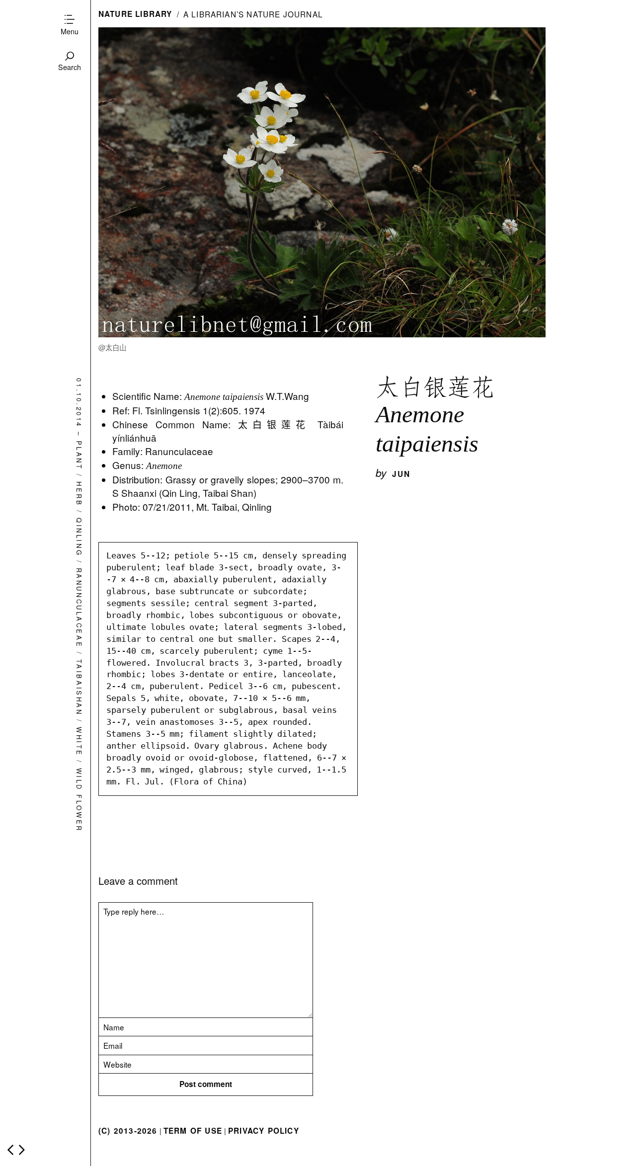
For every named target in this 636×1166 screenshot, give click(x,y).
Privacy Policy (263, 1130)
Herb (79, 494)
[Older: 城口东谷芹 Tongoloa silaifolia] (22, 1150)
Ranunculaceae (79, 608)
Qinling (79, 537)
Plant (79, 455)
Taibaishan (79, 687)
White (79, 742)
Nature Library (135, 13)
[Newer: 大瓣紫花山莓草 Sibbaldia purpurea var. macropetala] (10, 1150)
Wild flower (79, 800)
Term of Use (192, 1130)
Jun (401, 473)
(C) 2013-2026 (128, 1130)
